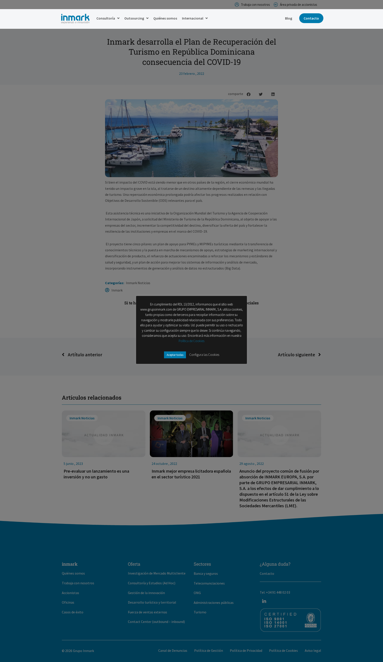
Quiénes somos (165, 18)
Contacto (311, 18)
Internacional (192, 18)
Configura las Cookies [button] (204, 355)
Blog (288, 18)
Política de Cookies (191, 341)
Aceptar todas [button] (175, 355)
